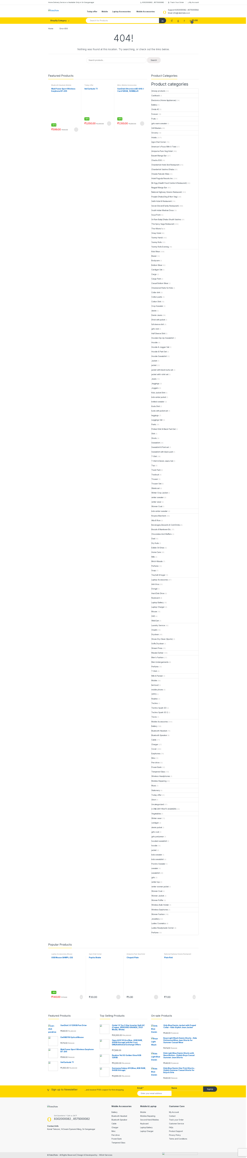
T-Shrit (154, 671)
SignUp (210, 1089)
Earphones (155, 753)
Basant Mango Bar (159, 156)
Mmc (119, 85)
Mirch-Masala (156, 561)
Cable (153, 740)
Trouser (154, 479)
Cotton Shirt (156, 301)
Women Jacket (157, 896)
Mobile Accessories (145, 11)
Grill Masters (156, 128)
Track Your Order (177, 2)
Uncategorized (157, 804)
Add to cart (80, 997)
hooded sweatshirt (159, 841)
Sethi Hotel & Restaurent (161, 201)
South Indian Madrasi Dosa (162, 210)
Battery (154, 105)
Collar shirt (155, 292)
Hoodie (154, 342)
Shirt (153, 433)
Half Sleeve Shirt (158, 333)
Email (140, 1088)
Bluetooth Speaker (159, 735)
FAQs (171, 1127)
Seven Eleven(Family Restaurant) (165, 206)
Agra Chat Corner (158, 142)
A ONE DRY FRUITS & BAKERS (163, 809)
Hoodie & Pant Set (159, 351)
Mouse (154, 611)
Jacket (154, 361)
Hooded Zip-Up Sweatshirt (162, 338)
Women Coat (156, 506)
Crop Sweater (157, 306)
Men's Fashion (157, 657)
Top (153, 465)
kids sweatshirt (157, 859)
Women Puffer (157, 900)
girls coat (155, 832)
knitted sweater (157, 402)
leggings (155, 415)
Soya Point (155, 215)
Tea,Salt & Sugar (158, 575)
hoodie (154, 845)
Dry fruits (155, 543)
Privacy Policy (175, 1135)
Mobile (105, 11)
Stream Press (156, 648)
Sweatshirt (155, 443)
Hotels (154, 137)
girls (153, 877)
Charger (154, 744)
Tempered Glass (158, 772)
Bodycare (155, 260)
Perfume (154, 566)
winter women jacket (160, 886)
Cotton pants (156, 297)
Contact (172, 1116)
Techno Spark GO (158, 708)
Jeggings (155, 383)
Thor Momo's (157, 228)
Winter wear (156, 818)
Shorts (154, 438)
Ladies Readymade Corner (162, 928)
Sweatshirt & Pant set (160, 447)
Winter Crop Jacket (159, 493)
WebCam (155, 621)
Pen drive (155, 762)
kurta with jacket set (159, 411)
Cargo (154, 274)
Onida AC (155, 109)
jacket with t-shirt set (159, 374)
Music (153, 785)
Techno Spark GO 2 (159, 712)
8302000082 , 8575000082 (153, 2)
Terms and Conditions (178, 1139)
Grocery (154, 133)
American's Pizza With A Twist (163, 147)
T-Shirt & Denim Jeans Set (162, 461)
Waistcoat (155, 488)
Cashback (155, 95)
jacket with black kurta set (162, 370)
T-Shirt (154, 456)
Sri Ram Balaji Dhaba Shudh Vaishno (166, 219)
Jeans (153, 379)
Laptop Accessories (121, 11)
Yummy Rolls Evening (160, 247)
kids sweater (156, 855)
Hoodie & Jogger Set (160, 347)
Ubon (153, 800)
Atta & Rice (155, 520)
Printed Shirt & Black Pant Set (163, 429)
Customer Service (176, 1123)
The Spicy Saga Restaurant (162, 224)
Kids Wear (155, 251)
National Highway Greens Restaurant (166, 192)
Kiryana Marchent (158, 516)
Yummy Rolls (156, 242)
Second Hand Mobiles (149, 1120)
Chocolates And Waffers (161, 534)
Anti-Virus (155, 584)
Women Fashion (158, 914)
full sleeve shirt (157, 324)
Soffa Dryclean (157, 643)
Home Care (156, 552)
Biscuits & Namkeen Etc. (161, 529)
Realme (154, 699)
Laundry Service (158, 625)
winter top (155, 882)
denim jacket (156, 827)
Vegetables (156, 814)
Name (174, 1088)
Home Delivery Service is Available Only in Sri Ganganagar (71, 2)
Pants (153, 424)
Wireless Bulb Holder (160, 905)
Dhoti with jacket (158, 320)
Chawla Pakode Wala (160, 174)
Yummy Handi (156, 237)
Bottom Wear (156, 265)
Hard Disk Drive (157, 593)
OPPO (153, 694)
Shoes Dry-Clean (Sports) (162, 639)
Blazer (154, 256)
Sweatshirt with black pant (162, 452)
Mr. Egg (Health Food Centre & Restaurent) (169, 183)
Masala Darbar (157, 653)
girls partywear (157, 836)
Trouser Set (156, 484)
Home (50, 28)
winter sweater (157, 497)
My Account (194, 2)
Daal (153, 538)
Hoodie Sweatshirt (159, 356)
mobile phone (157, 689)
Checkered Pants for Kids (162, 288)
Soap (153, 570)
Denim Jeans (156, 315)
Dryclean (155, 634)
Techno (154, 703)
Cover (154, 749)
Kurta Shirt (155, 406)
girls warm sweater (159, 123)
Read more (76, 129)
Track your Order (176, 1120)
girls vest (155, 329)
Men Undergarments (160, 662)
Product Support (176, 1131)
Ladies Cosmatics (158, 923)
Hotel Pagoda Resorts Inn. (162, 178)
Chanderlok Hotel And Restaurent (165, 165)
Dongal (154, 589)
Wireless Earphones (159, 910)
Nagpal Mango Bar (159, 187)
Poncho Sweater (158, 864)
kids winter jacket (158, 397)
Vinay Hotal (156, 233)
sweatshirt (155, 873)
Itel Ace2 (155, 685)
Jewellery (155, 919)
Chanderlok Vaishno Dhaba (162, 169)
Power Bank (156, 767)
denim (153, 311)
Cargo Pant (156, 279)
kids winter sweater (159, 511)
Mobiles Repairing (158, 781)
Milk (153, 557)
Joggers (154, 388)
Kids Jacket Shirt (158, 393)
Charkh (154, 630)
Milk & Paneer (157, 676)
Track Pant (155, 470)
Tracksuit (155, 474)
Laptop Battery (157, 602)
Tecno (154, 717)
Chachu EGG (156, 160)
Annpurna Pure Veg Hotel (162, 151)
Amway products (158, 91)
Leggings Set (156, 420)
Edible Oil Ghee (157, 548)
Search (154, 60)
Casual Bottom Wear (159, 283)
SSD (153, 616)
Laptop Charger (158, 607)
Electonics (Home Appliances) (163, 100)
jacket (153, 365)
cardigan (155, 823)
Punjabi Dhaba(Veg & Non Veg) (164, 197)
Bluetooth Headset (58, 85)
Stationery (155, 790)
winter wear (156, 502)
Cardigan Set (156, 270)
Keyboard (155, 598)
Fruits (153, 119)
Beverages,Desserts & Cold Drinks (165, 525)
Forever (154, 114)
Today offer (92, 11)
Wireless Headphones (160, 776)
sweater (154, 868)
